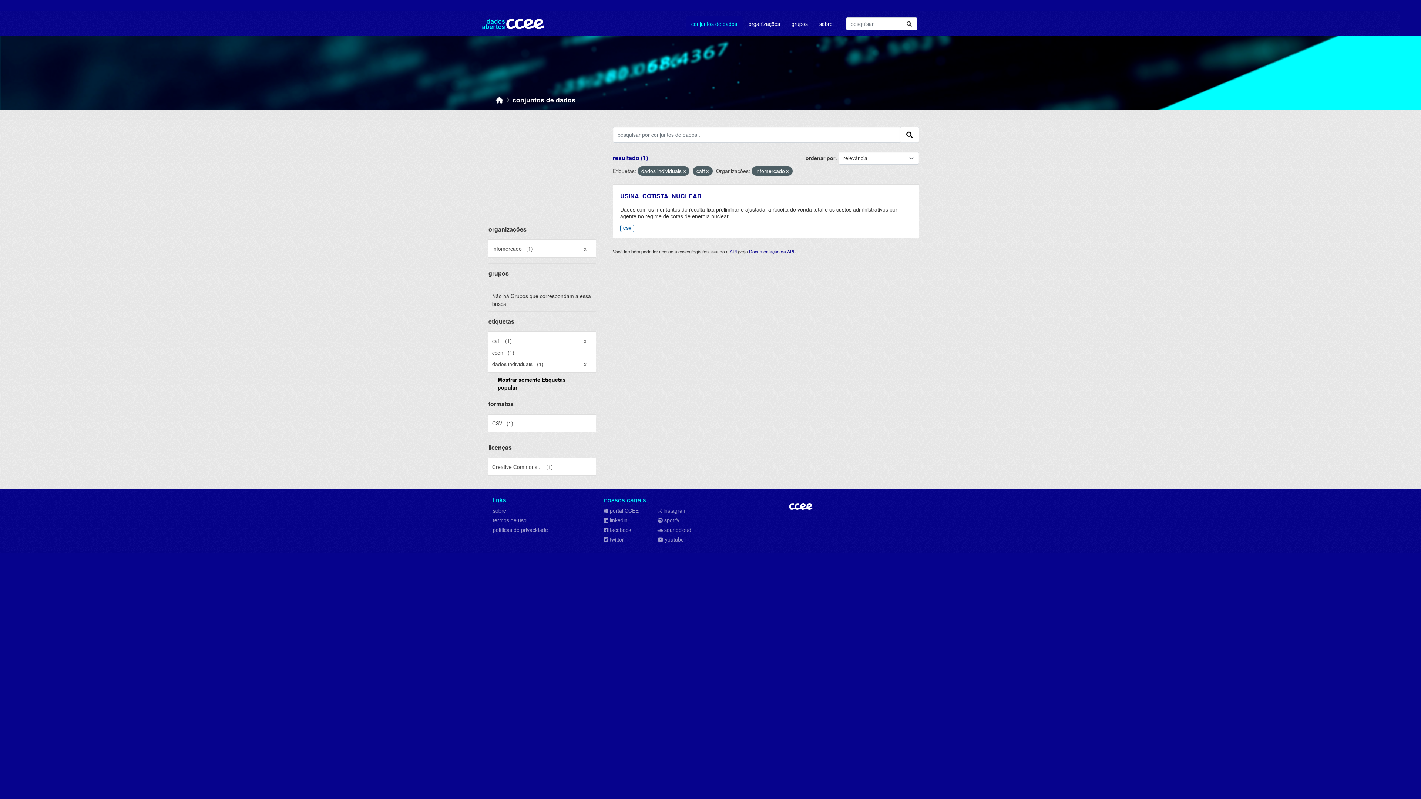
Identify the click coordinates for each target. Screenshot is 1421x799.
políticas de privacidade (520, 529)
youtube (674, 539)
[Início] (499, 99)
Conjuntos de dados (714, 23)
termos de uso (510, 520)
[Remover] (684, 171)
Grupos (800, 23)
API (733, 251)
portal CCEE (624, 510)
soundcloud (677, 529)
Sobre (826, 23)
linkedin (619, 520)
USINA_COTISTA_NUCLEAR (661, 196)
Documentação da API (771, 251)
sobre (499, 510)
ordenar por (820, 158)
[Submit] (909, 23)
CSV (627, 228)
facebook (620, 529)
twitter (617, 539)
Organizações (764, 23)
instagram (675, 510)
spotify (671, 520)
